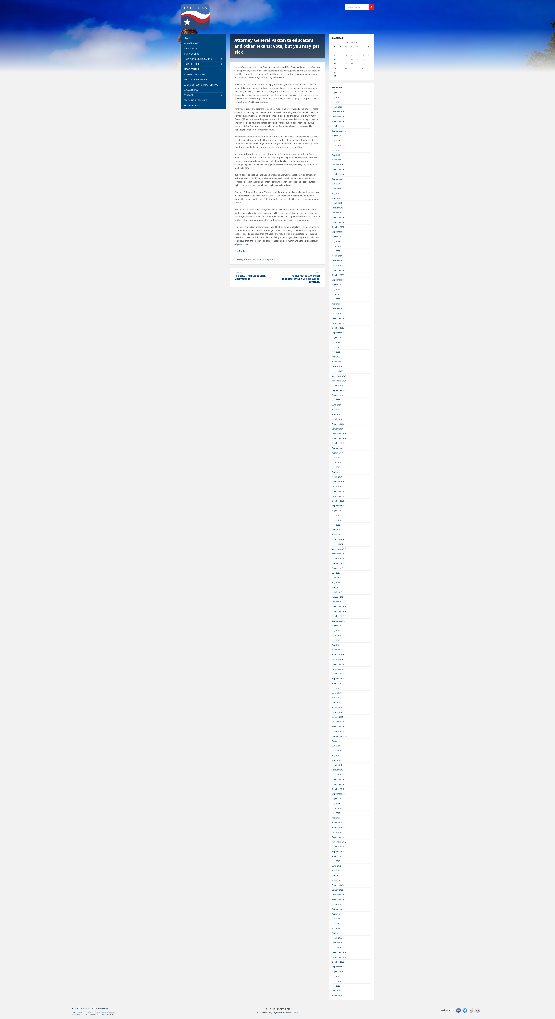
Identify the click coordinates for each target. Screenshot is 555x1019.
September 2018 (339, 505)
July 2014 (336, 745)
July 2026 (336, 97)
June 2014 (336, 750)
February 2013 (338, 827)
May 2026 (336, 102)
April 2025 (336, 155)
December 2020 (339, 376)
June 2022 (336, 294)
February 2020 (338, 424)
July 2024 (336, 183)
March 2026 (337, 107)
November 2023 (339, 222)
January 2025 (337, 164)
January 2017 (337, 601)
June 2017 (336, 577)
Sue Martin (254, 259)
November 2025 (339, 121)
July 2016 (336, 630)
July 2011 (336, 918)
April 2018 (336, 529)
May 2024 (336, 193)
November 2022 (339, 270)
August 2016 (337, 625)
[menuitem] (203, 38)
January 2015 (337, 717)
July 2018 (336, 515)
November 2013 (339, 784)
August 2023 (337, 236)
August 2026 (337, 92)
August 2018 (337, 510)
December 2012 (339, 837)
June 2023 (336, 246)
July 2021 (336, 342)
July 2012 (336, 861)
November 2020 (339, 380)
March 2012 (337, 880)
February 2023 (338, 260)
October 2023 (338, 227)
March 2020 (337, 419)
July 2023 (336, 241)
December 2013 (339, 779)
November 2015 (339, 669)
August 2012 (337, 856)
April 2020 (336, 414)
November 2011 (339, 899)
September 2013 (339, 793)
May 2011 (336, 928)
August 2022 (337, 284)
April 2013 (336, 817)
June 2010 (336, 981)
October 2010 (338, 962)
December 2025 (339, 116)
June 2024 (336, 188)
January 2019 (337, 486)
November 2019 (339, 438)
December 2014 (339, 721)
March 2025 (337, 159)
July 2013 (336, 803)
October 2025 (338, 126)
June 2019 (336, 462)
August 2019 (337, 452)
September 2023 (339, 231)
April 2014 (336, 760)
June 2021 (336, 347)
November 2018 (339, 496)
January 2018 (337, 544)
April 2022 (336, 303)
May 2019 (336, 467)
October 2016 (338, 616)
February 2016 (338, 654)
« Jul (334, 76)
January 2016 (337, 659)
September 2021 (339, 332)
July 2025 (336, 140)
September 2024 (339, 179)
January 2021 (337, 371)
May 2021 (336, 352)
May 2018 (336, 525)
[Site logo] (195, 28)
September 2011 (339, 909)
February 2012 (338, 885)
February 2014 (338, 769)
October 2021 (338, 328)
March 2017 (337, 592)
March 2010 (337, 995)
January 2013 (337, 832)
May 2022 (336, 299)
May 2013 (336, 813)
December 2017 (339, 549)
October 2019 (338, 443)
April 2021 (336, 356)
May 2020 (336, 409)
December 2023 (339, 217)
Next (318, 272)
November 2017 (339, 553)
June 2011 (336, 923)
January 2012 (337, 890)
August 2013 (337, 798)
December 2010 (339, 952)
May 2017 (336, 582)
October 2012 (338, 846)
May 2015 (336, 697)
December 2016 (339, 606)
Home (75, 1008)
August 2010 (337, 971)
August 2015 (337, 683)
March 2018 (337, 534)
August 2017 (337, 568)
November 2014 (339, 726)
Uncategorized (268, 259)
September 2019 (339, 448)
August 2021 (337, 337)
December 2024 (339, 169)
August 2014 (337, 741)
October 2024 (338, 174)
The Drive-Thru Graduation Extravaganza (250, 277)
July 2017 (336, 573)
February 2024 (338, 207)
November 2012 (339, 841)
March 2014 (337, 765)
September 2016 (339, 621)
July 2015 (336, 688)
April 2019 (336, 472)
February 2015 (338, 712)
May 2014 (336, 755)
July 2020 (336, 400)
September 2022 (339, 279)
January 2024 (337, 212)
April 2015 (336, 702)
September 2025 (339, 131)
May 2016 (336, 640)
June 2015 (336, 693)
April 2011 (336, 933)
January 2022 (337, 313)
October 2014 (338, 731)
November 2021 (339, 323)
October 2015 (338, 673)
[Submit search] (371, 7)
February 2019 (338, 481)
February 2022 (338, 308)
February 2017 (338, 597)
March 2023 (337, 255)
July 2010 (336, 976)
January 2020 (337, 428)
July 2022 (336, 289)
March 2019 (337, 477)
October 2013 (338, 789)
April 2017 (336, 587)
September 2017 (339, 563)
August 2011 (337, 914)
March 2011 (337, 938)
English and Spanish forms (285, 1012)
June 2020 (336, 404)
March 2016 (337, 649)
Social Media (102, 1008)
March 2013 (337, 822)
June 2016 (336, 635)
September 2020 (339, 390)
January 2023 (337, 265)
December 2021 (339, 318)
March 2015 (337, 707)
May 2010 (336, 986)
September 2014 (339, 736)
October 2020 (338, 385)
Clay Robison (240, 251)
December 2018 (339, 491)
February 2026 (338, 111)
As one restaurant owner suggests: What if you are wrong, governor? (301, 279)
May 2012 (336, 870)
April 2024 (336, 198)
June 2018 (336, 520)
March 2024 (337, 203)
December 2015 (339, 664)
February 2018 (338, 539)
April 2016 (336, 645)
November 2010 (339, 957)
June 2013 (336, 808)
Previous (238, 272)
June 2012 (336, 866)
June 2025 (336, 145)
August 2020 (337, 395)
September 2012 (339, 851)
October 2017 (338, 558)
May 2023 (336, 251)
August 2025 (337, 135)
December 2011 (339, 894)
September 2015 (339, 678)
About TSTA (87, 1008)
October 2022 (338, 275)
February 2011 (338, 942)
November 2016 (339, 611)
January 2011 (337, 947)
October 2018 (338, 501)
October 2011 (338, 904)
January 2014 (337, 774)
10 (335, 59)
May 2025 (336, 150)
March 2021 (337, 361)
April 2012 (336, 875)
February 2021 (338, 366)
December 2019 (339, 433)
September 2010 (339, 966)
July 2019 (336, 457)
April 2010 (336, 990)
